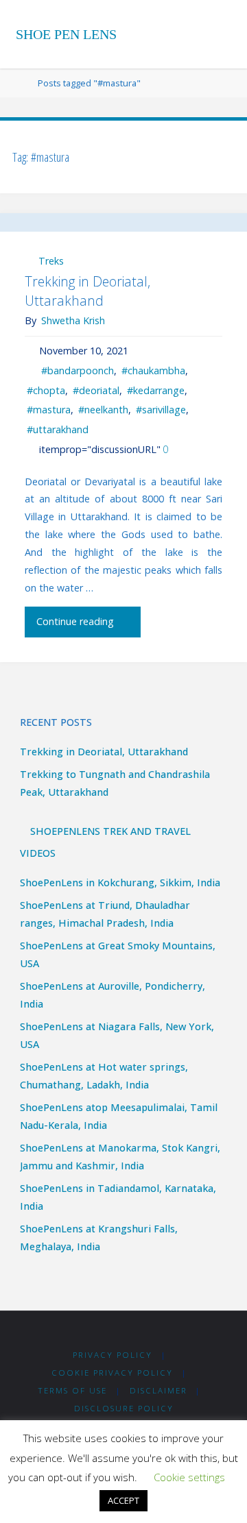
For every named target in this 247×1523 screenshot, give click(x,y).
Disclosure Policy (124, 1408)
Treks (51, 260)
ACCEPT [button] (123, 1500)
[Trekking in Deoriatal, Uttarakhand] (123, 222)
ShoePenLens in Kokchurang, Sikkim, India (120, 882)
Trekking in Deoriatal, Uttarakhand (87, 290)
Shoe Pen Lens (66, 34)
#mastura (49, 409)
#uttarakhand (58, 429)
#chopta (46, 390)
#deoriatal (96, 390)
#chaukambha (153, 370)
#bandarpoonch (77, 370)
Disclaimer (158, 1390)
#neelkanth (103, 409)
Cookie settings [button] (189, 1477)
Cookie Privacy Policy (112, 1372)
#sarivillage (161, 409)
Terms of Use (72, 1390)
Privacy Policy (112, 1355)
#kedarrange (156, 390)
